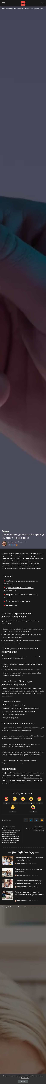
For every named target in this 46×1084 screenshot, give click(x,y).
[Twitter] (12, 545)
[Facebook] (9, 545)
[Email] (16, 545)
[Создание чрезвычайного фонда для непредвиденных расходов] (7, 883)
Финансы (5, 531)
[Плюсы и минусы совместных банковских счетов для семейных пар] (7, 895)
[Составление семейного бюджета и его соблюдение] (7, 860)
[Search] (42, 3)
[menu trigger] (4, 3)
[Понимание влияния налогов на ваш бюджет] (7, 872)
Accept (23, 1081)
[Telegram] (14, 545)
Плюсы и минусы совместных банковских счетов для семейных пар (29, 894)
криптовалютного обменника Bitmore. (27, 568)
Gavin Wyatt (12, 542)
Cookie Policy (25, 1078)
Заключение (11, 605)
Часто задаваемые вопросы (18, 601)
